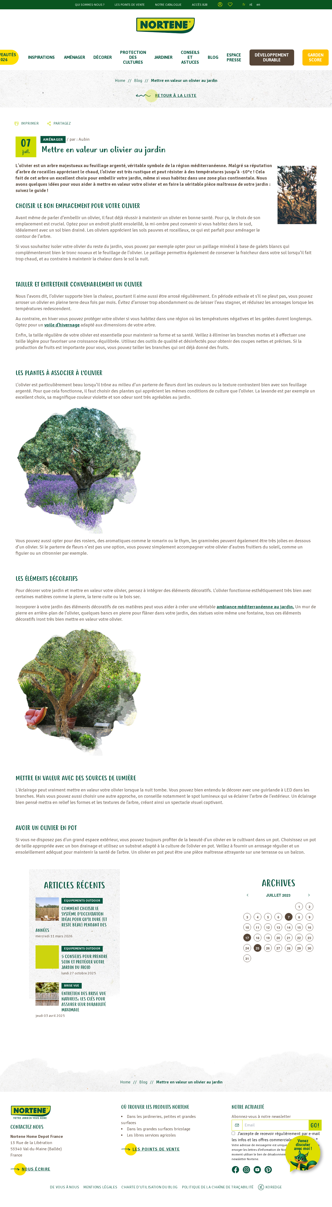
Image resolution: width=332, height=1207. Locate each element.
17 (247, 937)
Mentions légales (100, 1187)
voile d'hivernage (62, 325)
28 (288, 948)
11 (257, 927)
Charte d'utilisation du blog (149, 1187)
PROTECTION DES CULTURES (133, 57)
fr (244, 4)
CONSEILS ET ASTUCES (190, 57)
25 (257, 948)
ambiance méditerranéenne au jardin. (255, 607)
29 (299, 948)
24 (247, 948)
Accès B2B (200, 5)
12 (268, 927)
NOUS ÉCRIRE (36, 1169)
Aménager (74, 57)
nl (251, 4)
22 (299, 937)
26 (268, 948)
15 (299, 927)
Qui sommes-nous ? (89, 5)
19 (268, 937)
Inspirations (41, 57)
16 (309, 927)
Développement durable (272, 57)
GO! (315, 1126)
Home (120, 80)
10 (247, 927)
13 (278, 927)
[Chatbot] (304, 1155)
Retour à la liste (176, 95)
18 (257, 937)
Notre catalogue (168, 5)
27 (278, 948)
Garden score (315, 57)
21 (288, 937)
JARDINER (163, 57)
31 (247, 958)
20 (278, 937)
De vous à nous (64, 1187)
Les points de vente (130, 5)
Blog (213, 57)
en (258, 4)
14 (288, 927)
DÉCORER (102, 57)
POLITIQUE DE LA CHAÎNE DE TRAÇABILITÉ (218, 1187)
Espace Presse (234, 57)
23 (309, 937)
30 (309, 948)
